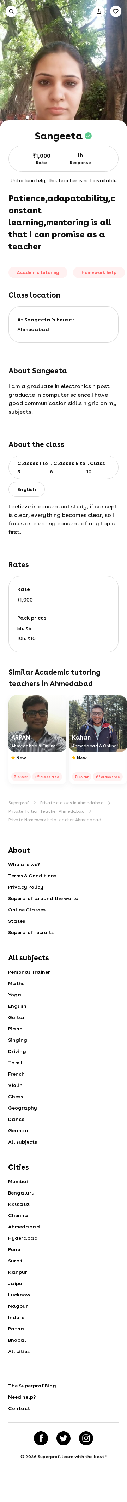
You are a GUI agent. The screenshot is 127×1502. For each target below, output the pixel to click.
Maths (16, 983)
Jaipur (16, 1283)
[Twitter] (63, 1438)
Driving (17, 1051)
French (16, 1074)
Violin (15, 1085)
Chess (15, 1096)
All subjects (22, 1142)
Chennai (19, 1215)
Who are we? (24, 864)
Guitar (16, 1017)
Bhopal (17, 1340)
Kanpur (17, 1272)
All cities (19, 1351)
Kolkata (19, 1204)
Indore (16, 1317)
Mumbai (18, 1181)
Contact (19, 1408)
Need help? (22, 1397)
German (18, 1130)
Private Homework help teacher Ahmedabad (54, 819)
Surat (15, 1261)
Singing (17, 1040)
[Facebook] (41, 1438)
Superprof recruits (31, 932)
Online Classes (27, 910)
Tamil (15, 1062)
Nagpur (18, 1306)
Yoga (15, 994)
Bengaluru (21, 1193)
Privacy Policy (25, 887)
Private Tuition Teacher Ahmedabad (46, 811)
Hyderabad (23, 1238)
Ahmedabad (24, 1227)
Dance (16, 1119)
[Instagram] (86, 1438)
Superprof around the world (43, 898)
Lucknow (19, 1294)
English (17, 1006)
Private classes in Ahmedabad (72, 802)
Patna (16, 1328)
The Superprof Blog (32, 1385)
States (16, 921)
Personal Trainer (29, 972)
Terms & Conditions (32, 876)
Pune (14, 1249)
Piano (15, 1028)
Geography (22, 1108)
